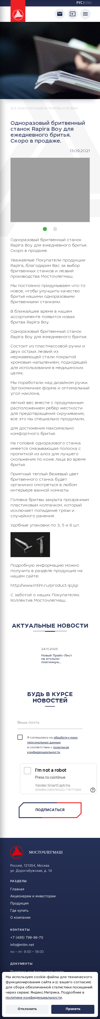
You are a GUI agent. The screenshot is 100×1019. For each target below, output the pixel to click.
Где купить (19, 910)
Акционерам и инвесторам (33, 896)
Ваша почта (28, 723)
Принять (73, 1009)
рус (79, 3)
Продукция (19, 903)
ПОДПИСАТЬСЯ (50, 810)
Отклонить (27, 1009)
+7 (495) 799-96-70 (26, 937)
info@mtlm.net (22, 945)
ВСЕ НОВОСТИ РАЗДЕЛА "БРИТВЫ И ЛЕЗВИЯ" (44, 108)
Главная (17, 889)
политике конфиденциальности (34, 998)
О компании (20, 917)
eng (88, 3)
